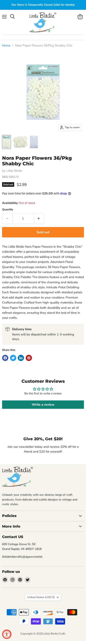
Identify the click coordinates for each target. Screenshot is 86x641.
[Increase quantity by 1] (39, 218)
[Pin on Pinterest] (29, 358)
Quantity (7, 209)
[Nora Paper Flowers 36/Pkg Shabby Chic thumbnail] (6, 142)
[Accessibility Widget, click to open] (6, 634)
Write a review (43, 404)
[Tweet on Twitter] (13, 358)
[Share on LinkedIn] (21, 358)
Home (6, 45)
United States (41, 597)
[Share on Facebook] (5, 358)
